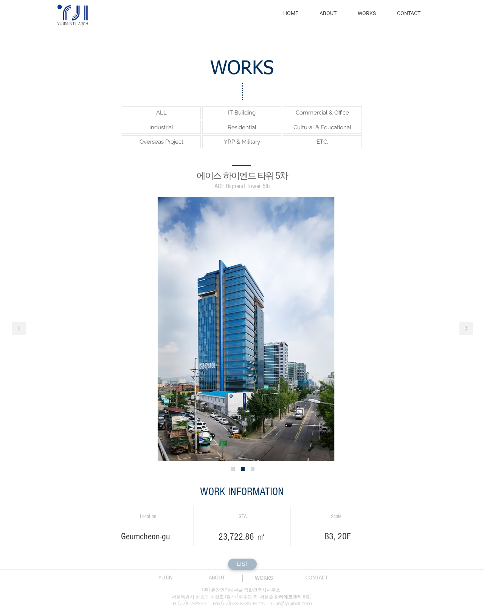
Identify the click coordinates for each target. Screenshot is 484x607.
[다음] (466, 329)
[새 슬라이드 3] (252, 469)
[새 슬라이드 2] (243, 469)
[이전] (19, 329)
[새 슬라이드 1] (233, 469)
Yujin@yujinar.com (291, 603)
